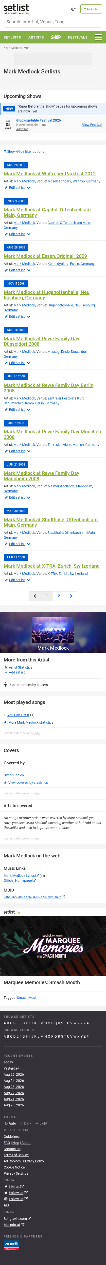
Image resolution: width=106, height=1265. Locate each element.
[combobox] (53, 22)
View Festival (92, 125)
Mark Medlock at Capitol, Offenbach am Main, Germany (47, 212)
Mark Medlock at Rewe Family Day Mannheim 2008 (41, 475)
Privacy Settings (16, 1173)
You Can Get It (18, 715)
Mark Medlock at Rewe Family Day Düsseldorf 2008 (41, 341)
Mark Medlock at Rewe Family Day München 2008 (52, 434)
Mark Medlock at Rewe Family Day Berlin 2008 (48, 388)
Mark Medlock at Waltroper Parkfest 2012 (50, 174)
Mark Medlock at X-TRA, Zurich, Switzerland (52, 566)
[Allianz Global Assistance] (11, 1245)
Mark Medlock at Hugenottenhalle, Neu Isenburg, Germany (46, 295)
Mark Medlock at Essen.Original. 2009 (45, 256)
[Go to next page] (71, 596)
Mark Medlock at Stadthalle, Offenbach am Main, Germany (51, 522)
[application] (53, 946)
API (6, 1205)
